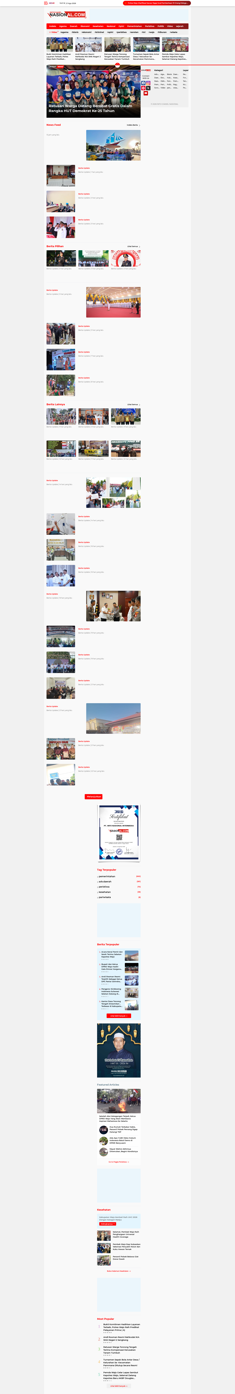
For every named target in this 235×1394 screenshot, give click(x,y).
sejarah (179, 26)
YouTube (148, 96)
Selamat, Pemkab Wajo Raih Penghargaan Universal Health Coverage (126, 1234)
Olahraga (164, 81)
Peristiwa (149, 26)
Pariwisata (105, 897)
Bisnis (75, 32)
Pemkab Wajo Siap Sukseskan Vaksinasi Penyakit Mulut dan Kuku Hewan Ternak (126, 1246)
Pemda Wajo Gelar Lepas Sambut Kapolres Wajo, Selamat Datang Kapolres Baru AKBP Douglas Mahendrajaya (174, 56)
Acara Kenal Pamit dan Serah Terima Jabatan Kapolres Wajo (112, 954)
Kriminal (100, 32)
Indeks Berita (132, 125)
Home (52, 3)
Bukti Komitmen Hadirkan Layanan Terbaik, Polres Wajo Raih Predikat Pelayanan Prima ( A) (59, 56)
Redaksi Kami (185, 74)
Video (170, 26)
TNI (144, 32)
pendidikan (170, 88)
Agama (63, 26)
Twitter (149, 91)
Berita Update (54, 102)
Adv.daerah (105, 881)
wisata (174, 32)
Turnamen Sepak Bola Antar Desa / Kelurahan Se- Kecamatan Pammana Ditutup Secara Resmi (146, 56)
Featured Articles (108, 1084)
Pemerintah (176, 81)
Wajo (152, 32)
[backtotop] (117, 65)
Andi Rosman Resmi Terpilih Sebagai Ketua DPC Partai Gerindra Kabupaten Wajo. (111, 979)
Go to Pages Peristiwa (118, 1162)
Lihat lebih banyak (117, 1016)
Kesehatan (98, 26)
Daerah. (157, 78)
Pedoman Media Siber (185, 88)
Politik (161, 26)
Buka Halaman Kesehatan (118, 1271)
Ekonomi (85, 26)
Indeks (52, 26)
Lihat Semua (132, 246)
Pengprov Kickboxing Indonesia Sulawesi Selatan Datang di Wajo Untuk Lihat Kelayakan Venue (111, 991)
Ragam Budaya (176, 84)
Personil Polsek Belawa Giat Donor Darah (125, 1257)
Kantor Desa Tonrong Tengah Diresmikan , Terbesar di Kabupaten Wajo (111, 1004)
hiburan (163, 32)
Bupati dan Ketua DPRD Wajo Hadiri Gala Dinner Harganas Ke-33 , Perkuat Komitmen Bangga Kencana (111, 966)
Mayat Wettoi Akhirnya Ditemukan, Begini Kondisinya (124, 1150)
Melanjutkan (94, 796)
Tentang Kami (185, 81)
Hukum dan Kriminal (170, 78)
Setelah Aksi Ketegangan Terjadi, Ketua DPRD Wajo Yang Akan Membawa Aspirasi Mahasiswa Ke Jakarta (117, 1118)
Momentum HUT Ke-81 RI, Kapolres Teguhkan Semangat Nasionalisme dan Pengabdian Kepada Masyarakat (158, 3)
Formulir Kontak (185, 78)
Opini (121, 26)
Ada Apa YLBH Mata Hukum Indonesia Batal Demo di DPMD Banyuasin (123, 1140)
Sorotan (134, 32)
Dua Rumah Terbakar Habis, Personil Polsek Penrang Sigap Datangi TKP (123, 1129)
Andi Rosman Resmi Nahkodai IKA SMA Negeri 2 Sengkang (88, 56)
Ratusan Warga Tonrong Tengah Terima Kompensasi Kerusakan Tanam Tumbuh (117, 56)
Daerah (73, 26)
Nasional (111, 26)
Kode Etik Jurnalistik (185, 84)
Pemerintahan (134, 26)
